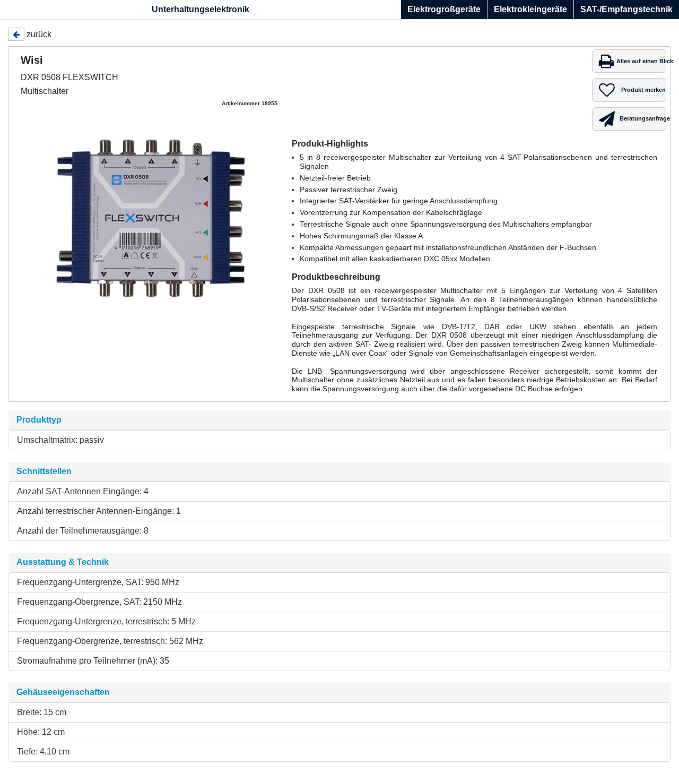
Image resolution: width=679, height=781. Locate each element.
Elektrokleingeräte (530, 9)
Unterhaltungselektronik (200, 9)
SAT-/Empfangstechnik (626, 9)
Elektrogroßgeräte (444, 9)
